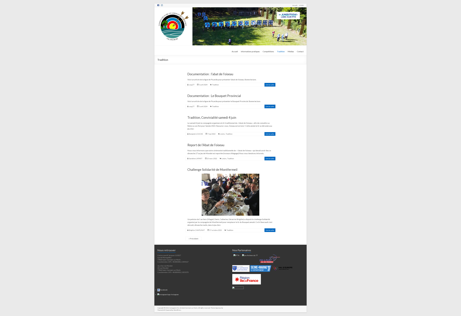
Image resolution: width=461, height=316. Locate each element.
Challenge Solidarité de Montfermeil (212, 170)
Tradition (281, 51)
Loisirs (222, 134)
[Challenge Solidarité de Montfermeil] (230, 175)
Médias (291, 51)
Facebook (163, 290)
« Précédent (193, 238)
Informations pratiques (250, 51)
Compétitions (268, 51)
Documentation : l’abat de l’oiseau (210, 74)
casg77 (191, 85)
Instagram (175, 294)
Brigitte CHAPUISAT (197, 230)
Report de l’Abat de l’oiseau (205, 145)
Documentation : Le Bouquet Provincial (214, 96)
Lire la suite (270, 85)
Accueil (294, 5)
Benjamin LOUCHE (196, 134)
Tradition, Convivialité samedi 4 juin (211, 117)
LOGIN (301, 5)
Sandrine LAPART (195, 158)
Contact (300, 51)
